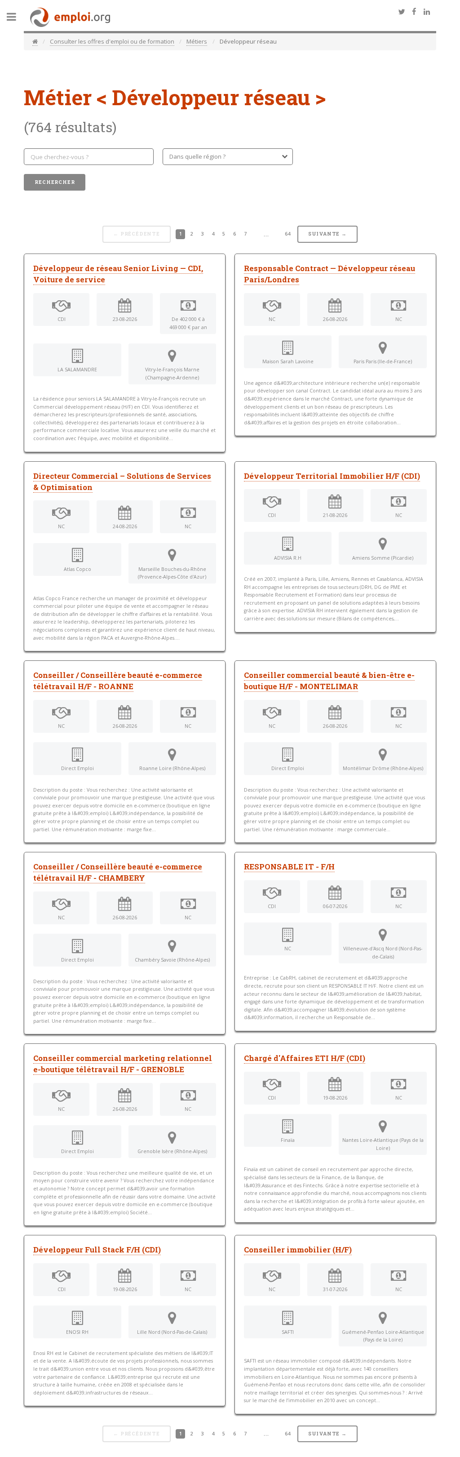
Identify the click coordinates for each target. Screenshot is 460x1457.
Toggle (16, 17)
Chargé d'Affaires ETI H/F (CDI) (304, 1058)
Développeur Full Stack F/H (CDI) (97, 1250)
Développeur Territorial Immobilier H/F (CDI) (332, 476)
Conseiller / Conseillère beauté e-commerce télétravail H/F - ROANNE (117, 680)
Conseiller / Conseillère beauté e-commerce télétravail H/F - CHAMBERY (117, 872)
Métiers (196, 41)
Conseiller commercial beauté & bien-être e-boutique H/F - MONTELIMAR (329, 680)
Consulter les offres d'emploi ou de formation (112, 41)
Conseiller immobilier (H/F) (298, 1250)
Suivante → (327, 234)
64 (287, 234)
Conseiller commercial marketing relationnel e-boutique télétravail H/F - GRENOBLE (122, 1063)
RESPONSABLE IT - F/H (289, 867)
